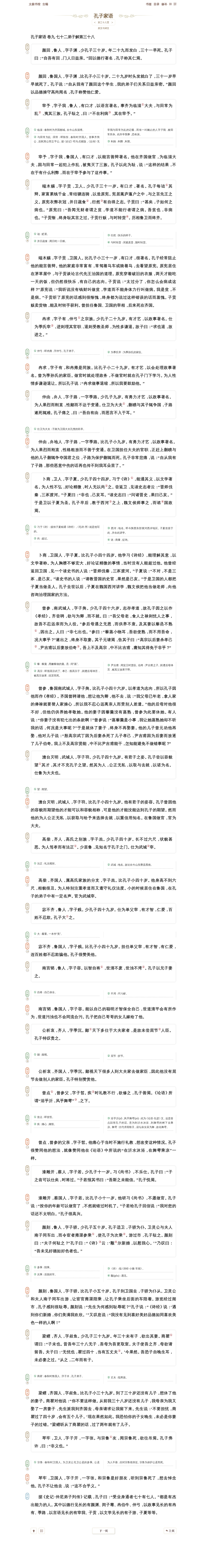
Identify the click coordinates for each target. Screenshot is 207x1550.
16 (27, 1338)
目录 (156, 4)
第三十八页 (103, 22)
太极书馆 (34, 4)
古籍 (45, 4)
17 (27, 1440)
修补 (164, 4)
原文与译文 (103, 28)
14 (27, 1174)
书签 (149, 4)
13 (27, 1095)
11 (27, 970)
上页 (170, 1530)
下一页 (103, 1530)
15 (27, 1229)
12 (27, 1032)
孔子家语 (103, 16)
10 (27, 912)
